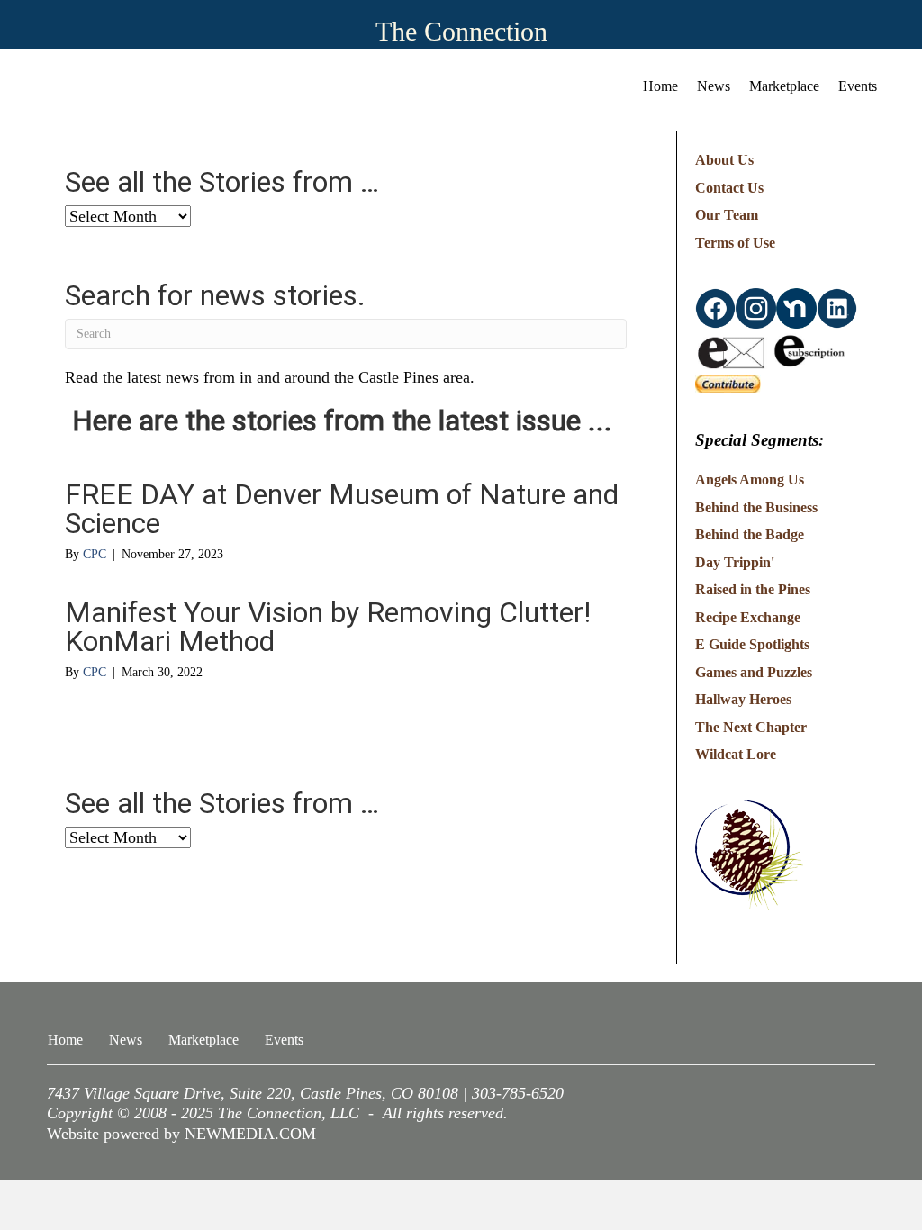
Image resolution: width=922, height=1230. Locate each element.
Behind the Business (756, 507)
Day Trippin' (734, 562)
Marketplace (784, 86)
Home (660, 86)
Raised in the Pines (752, 589)
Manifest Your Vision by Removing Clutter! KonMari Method (328, 626)
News (713, 86)
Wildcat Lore (735, 754)
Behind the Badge (749, 534)
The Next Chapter (751, 727)
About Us (724, 159)
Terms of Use (735, 242)
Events (857, 86)
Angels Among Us (749, 479)
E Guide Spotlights (752, 644)
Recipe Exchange (747, 617)
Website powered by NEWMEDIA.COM (181, 1134)
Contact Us (729, 187)
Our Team (726, 214)
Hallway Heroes (743, 699)
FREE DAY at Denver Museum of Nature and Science (342, 508)
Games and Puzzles (753, 672)
